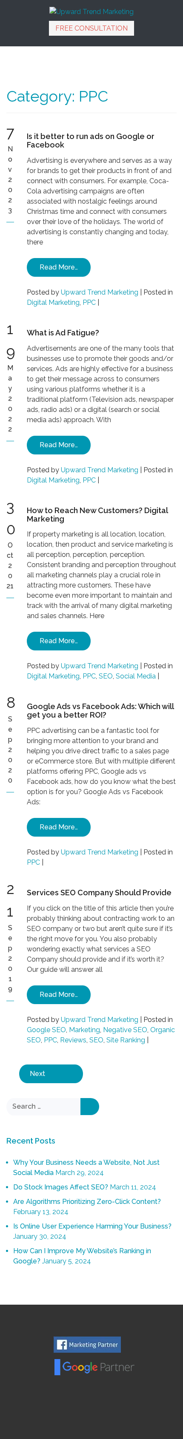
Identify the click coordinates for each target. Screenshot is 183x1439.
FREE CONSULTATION (91, 28)
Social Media (136, 676)
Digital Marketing (53, 302)
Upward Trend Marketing (99, 292)
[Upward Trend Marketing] (91, 11)
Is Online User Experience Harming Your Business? (92, 1226)
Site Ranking (125, 1040)
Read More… (59, 267)
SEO (106, 676)
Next (37, 1074)
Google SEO (46, 1030)
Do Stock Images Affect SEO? (60, 1187)
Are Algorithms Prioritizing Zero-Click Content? (87, 1202)
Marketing (84, 1030)
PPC (89, 302)
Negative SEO (125, 1030)
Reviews (73, 1040)
